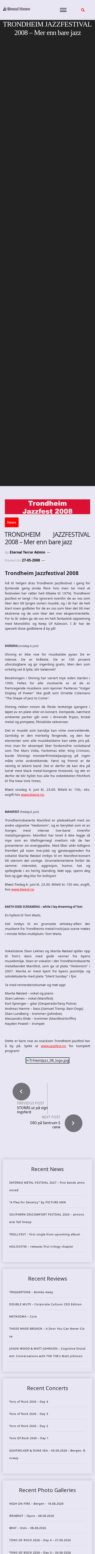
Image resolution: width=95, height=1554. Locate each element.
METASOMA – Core (23, 1316)
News (11, 522)
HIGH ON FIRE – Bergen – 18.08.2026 (36, 1504)
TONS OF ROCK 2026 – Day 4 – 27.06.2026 (40, 1540)
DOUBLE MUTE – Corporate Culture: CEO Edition (45, 1304)
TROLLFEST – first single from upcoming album (44, 1234)
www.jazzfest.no (53, 1046)
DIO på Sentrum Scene (45, 1124)
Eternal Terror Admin (27, 552)
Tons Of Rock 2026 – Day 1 (29, 1438)
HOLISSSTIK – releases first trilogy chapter (41, 1246)
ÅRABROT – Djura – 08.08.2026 (31, 1516)
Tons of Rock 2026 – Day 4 (28, 1402)
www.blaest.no (32, 794)
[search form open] (83, 10)
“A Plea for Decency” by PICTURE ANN (37, 1202)
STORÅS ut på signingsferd (32, 1110)
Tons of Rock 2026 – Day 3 (28, 1414)
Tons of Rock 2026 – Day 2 (28, 1426)
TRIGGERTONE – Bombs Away (31, 1292)
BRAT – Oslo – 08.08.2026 (27, 1528)
